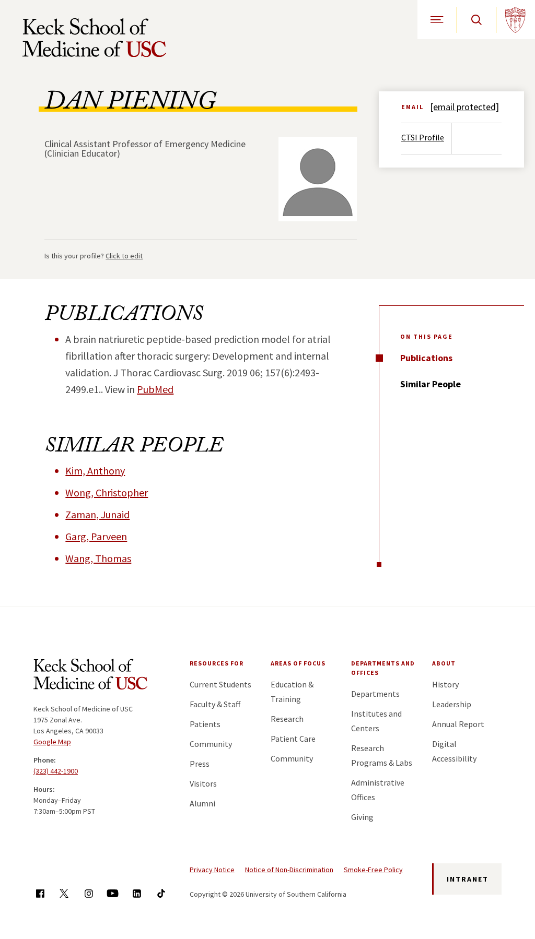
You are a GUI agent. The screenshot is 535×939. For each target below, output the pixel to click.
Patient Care (293, 738)
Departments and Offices (383, 667)
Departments (375, 693)
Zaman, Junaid (97, 514)
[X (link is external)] (64, 893)
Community (211, 744)
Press (200, 763)
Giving (362, 817)
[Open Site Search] (476, 19)
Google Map (52, 741)
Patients (205, 724)
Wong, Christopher (106, 492)
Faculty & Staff (215, 704)
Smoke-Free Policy (373, 869)
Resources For (216, 663)
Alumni (202, 803)
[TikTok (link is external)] (161, 893)
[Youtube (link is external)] (112, 893)
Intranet (468, 879)
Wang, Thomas (98, 558)
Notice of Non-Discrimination (289, 869)
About (444, 663)
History (445, 684)
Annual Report (458, 724)
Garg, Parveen (96, 536)
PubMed (155, 389)
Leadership (451, 704)
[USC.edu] (515, 19)
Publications (426, 358)
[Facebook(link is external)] (39, 893)
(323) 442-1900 (55, 771)
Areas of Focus (298, 663)
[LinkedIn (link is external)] (136, 893)
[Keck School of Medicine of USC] (90, 676)
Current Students (220, 684)
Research (287, 719)
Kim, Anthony (95, 470)
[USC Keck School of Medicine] (94, 37)
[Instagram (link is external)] (88, 893)
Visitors (203, 783)
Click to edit (124, 255)
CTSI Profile (422, 137)
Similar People (430, 384)
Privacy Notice (212, 869)
